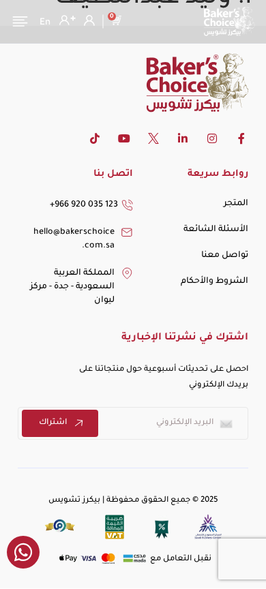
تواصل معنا (224, 255)
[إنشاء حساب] (66, 20)
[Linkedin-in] (182, 138)
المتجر (236, 204)
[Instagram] (212, 138)
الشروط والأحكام (214, 281)
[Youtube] (124, 138)
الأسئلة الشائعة (215, 230)
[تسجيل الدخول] (87, 20)
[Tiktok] (94, 138)
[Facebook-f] (241, 138)
